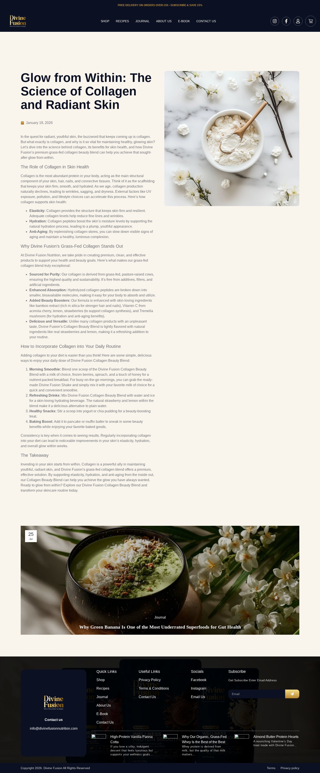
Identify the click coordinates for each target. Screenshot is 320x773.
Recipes (122, 21)
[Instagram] (274, 21)
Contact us (206, 21)
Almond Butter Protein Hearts (275, 737)
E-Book (184, 21)
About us (164, 21)
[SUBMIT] (292, 694)
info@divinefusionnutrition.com (53, 728)
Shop (105, 21)
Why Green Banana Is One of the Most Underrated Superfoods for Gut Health (160, 627)
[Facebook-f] (286, 21)
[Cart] (310, 21)
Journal (142, 21)
